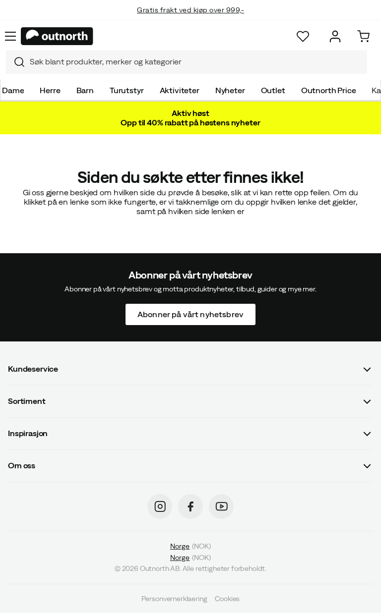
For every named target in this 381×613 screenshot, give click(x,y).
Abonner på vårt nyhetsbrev (190, 313)
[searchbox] (196, 61)
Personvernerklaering (174, 598)
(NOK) (190, 546)
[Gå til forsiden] (57, 36)
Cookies (227, 598)
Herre (50, 90)
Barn (85, 90)
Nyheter (230, 90)
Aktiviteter (179, 90)
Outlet (273, 90)
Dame (13, 90)
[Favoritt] (303, 36)
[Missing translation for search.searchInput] (15, 62)
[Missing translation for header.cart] (363, 36)
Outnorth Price (328, 90)
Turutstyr (127, 90)
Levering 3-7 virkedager (191, 20)
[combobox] (186, 62)
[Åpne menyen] (10, 36)
